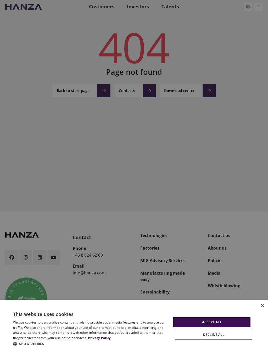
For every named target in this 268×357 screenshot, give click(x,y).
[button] (91, 344)
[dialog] (134, 328)
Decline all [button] (213, 334)
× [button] (262, 306)
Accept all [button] (212, 322)
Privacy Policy (99, 338)
